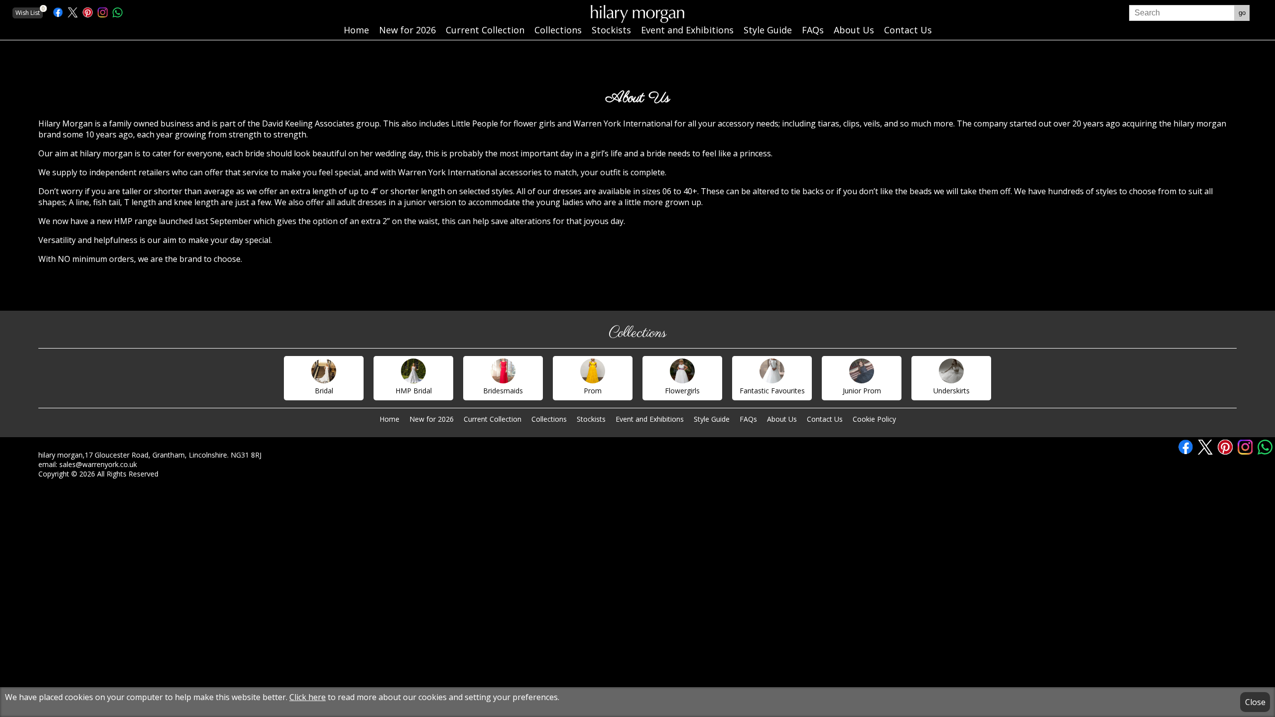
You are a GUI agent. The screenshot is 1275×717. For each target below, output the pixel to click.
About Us (782, 419)
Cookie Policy (874, 419)
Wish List (29, 12)
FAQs (748, 419)
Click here (307, 697)
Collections (549, 419)
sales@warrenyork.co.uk (98, 464)
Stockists (591, 419)
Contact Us (825, 419)
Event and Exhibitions (650, 419)
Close (1255, 702)
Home (389, 419)
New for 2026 (431, 419)
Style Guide (712, 419)
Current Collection (492, 419)
